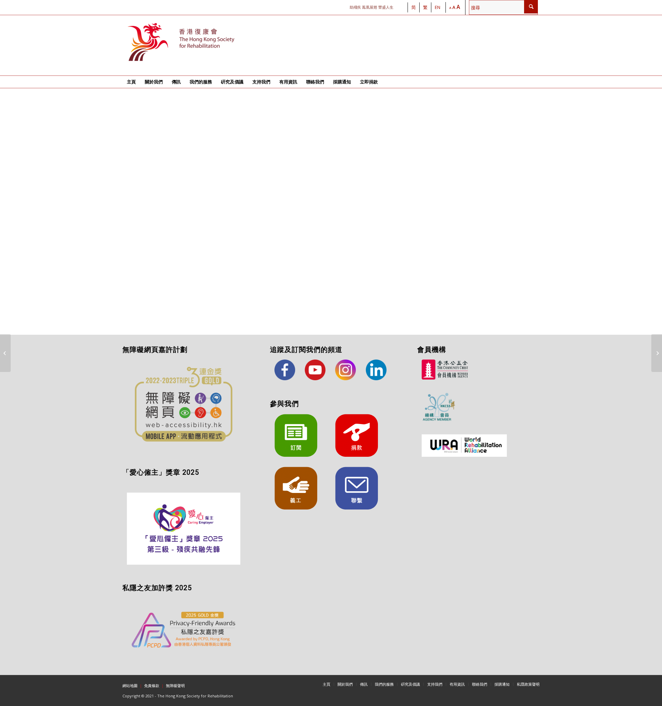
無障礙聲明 (175, 685)
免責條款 (151, 685)
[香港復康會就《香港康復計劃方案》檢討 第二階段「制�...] (5, 353)
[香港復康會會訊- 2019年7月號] (656, 353)
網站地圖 (130, 685)
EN (437, 7)
